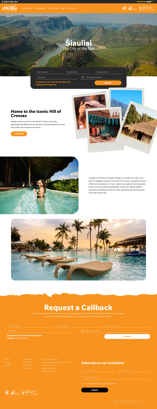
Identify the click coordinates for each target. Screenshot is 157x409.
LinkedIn (26, 368)
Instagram (27, 359)
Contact (8, 365)
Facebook (27, 362)
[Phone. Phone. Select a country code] (83, 77)
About (7, 362)
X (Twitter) (27, 365)
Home (7, 359)
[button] (40, 8)
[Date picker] (97, 72)
